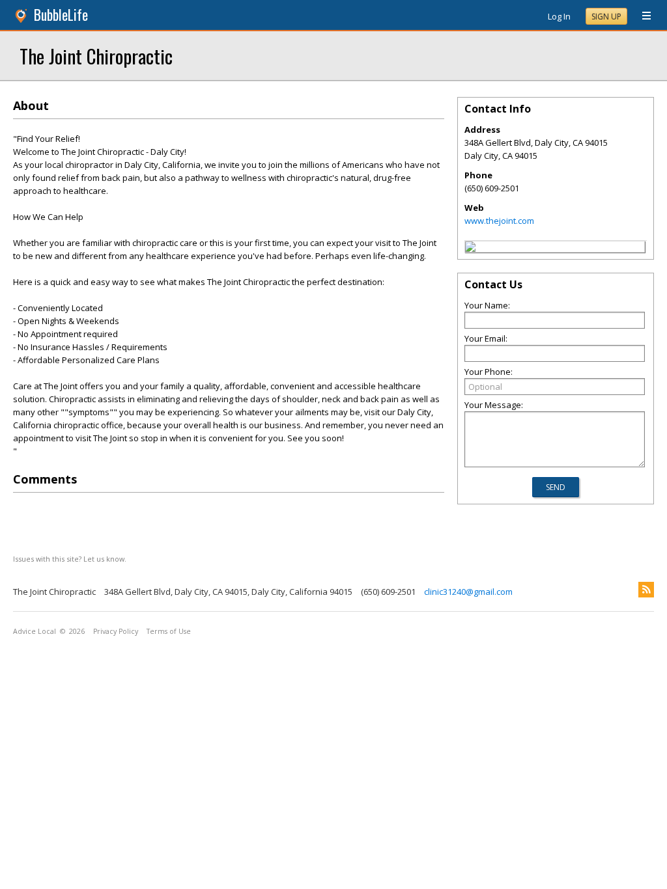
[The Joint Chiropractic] (470, 248)
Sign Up (606, 16)
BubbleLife (61, 15)
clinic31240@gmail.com (468, 591)
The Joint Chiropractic (96, 56)
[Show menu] (641, 16)
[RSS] (646, 589)
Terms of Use (169, 631)
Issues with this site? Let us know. (69, 559)
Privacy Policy (115, 631)
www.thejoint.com (499, 220)
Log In (559, 16)
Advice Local (34, 631)
